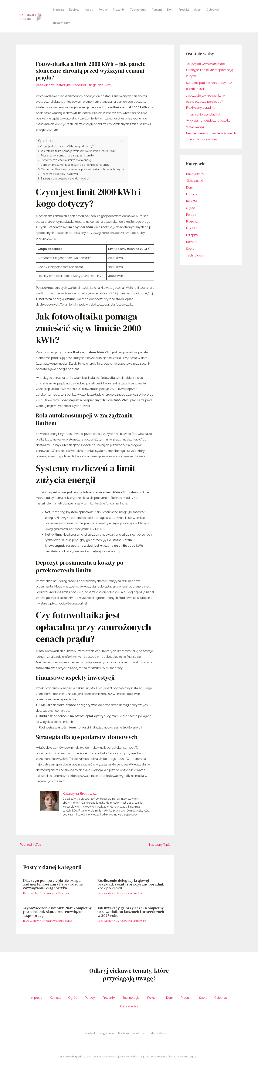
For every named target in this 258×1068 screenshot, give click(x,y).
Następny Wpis (161, 844)
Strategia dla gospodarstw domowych (65, 178)
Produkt (183, 9)
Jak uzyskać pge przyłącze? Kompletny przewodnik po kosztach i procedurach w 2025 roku (130, 911)
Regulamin (107, 1033)
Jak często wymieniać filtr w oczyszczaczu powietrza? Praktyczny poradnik (205, 101)
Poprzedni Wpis (29, 844)
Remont (157, 9)
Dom (170, 9)
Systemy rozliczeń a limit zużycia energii (66, 160)
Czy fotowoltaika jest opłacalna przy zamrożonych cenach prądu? (82, 169)
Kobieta (74, 9)
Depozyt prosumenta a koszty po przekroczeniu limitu (75, 164)
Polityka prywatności (132, 1033)
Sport (197, 9)
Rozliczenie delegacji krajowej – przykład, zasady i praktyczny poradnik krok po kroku (130, 884)
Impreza (58, 9)
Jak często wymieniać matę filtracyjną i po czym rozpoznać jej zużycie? (209, 70)
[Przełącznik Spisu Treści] (120, 141)
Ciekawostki (194, 180)
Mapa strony (159, 1033)
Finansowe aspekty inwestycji (59, 173)
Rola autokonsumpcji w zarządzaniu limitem (68, 155)
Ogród (89, 9)
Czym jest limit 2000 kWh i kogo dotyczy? (67, 146)
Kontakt (90, 1033)
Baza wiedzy (61, 22)
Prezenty (119, 9)
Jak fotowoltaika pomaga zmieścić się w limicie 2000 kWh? (78, 150)
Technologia (138, 9)
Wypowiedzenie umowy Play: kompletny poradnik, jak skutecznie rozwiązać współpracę (57, 911)
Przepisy (192, 235)
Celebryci (213, 9)
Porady (103, 9)
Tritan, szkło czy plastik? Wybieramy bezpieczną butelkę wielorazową (208, 120)
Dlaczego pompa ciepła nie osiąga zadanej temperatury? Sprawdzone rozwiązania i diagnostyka (53, 884)
